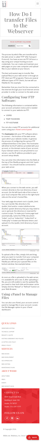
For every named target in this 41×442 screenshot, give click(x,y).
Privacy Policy (6, 345)
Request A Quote (7, 335)
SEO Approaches (7, 361)
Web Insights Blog (8, 386)
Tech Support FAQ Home (20, 42)
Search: (11, 46)
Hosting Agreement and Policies (13, 338)
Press (3, 379)
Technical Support (8, 332)
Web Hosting (6, 364)
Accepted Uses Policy (9, 342)
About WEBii (6, 376)
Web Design (5, 354)
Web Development (8, 357)
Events (4, 383)
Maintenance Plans (8, 367)
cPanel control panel (23, 129)
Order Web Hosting (8, 328)
